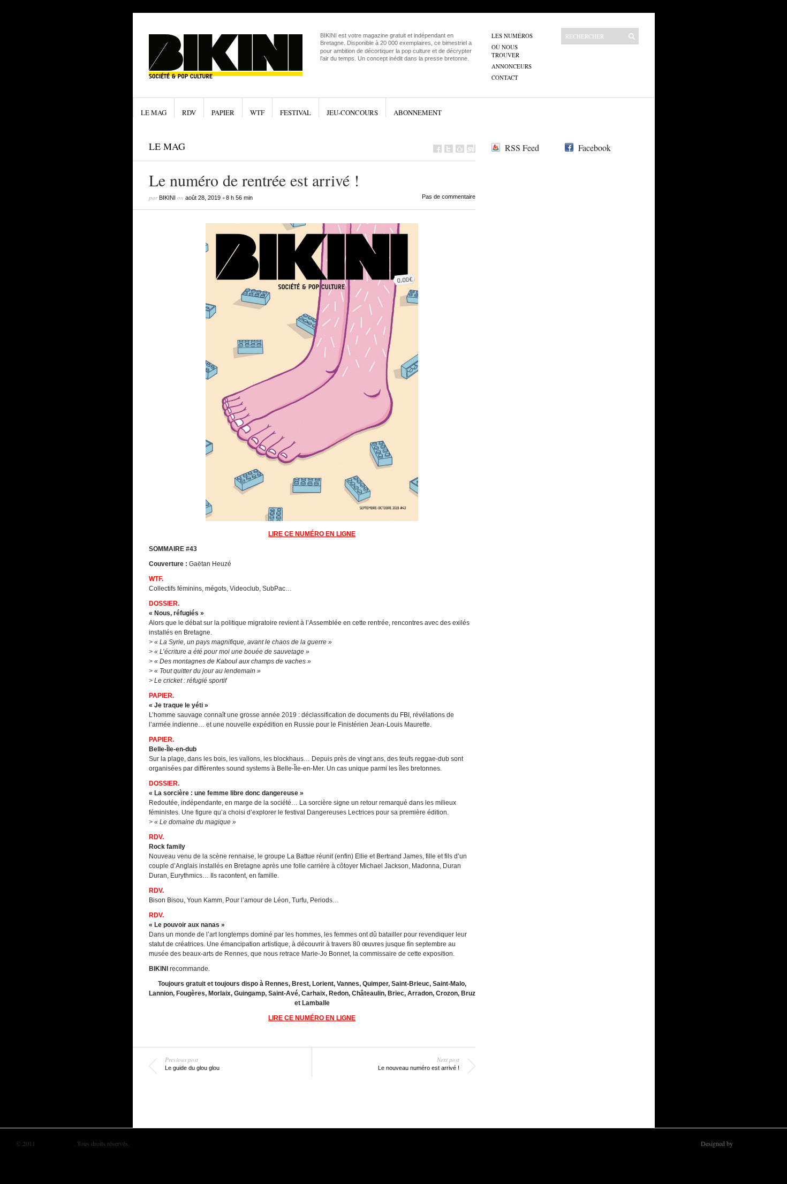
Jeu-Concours (352, 112)
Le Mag (154, 112)
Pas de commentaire (448, 196)
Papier (222, 112)
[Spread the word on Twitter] (448, 149)
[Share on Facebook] (437, 149)
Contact (504, 77)
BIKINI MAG (55, 1143)
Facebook (594, 147)
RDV (189, 112)
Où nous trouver (505, 51)
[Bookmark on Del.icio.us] (460, 149)
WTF (257, 112)
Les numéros (512, 36)
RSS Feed (522, 147)
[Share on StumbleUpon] (471, 149)
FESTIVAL (295, 112)
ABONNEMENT (418, 112)
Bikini (167, 197)
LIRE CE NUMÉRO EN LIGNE (311, 534)
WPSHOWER (753, 1143)
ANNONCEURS (511, 66)
